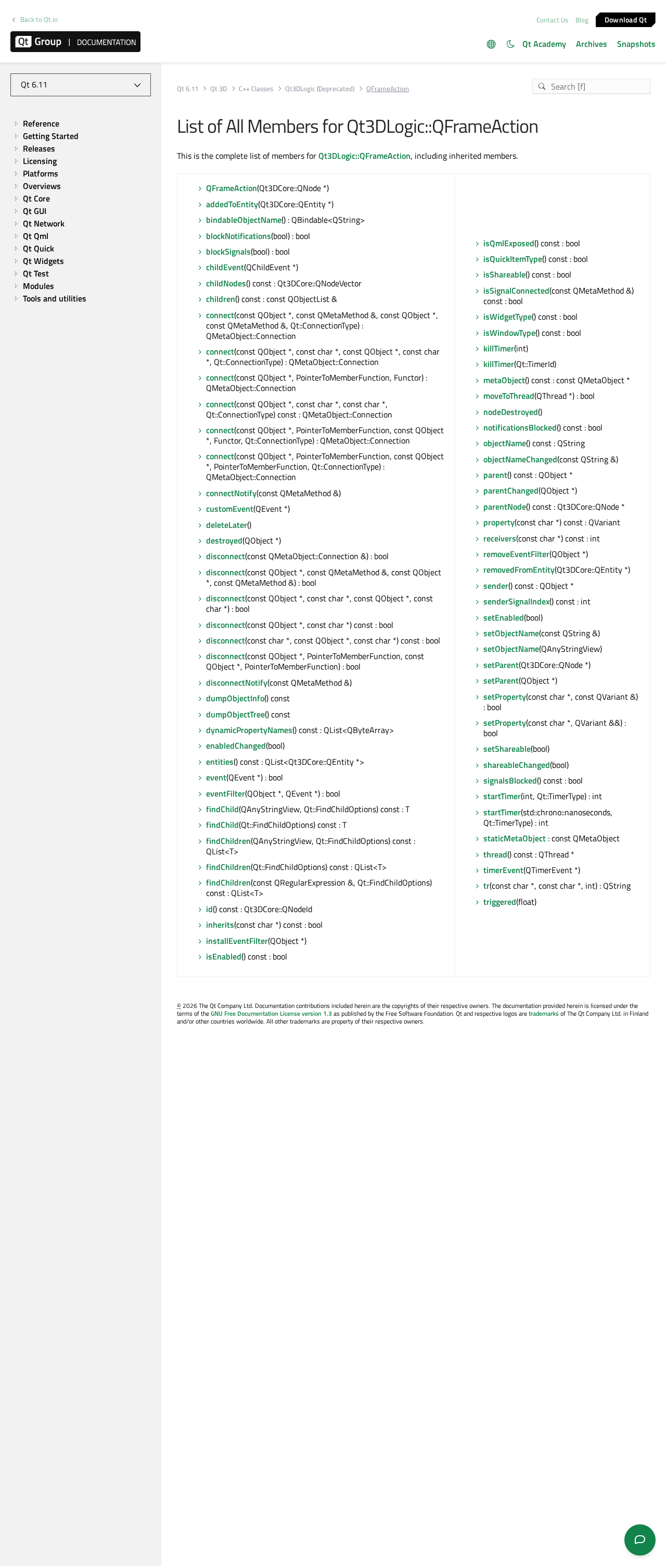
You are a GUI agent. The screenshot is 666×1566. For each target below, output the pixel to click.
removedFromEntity (519, 569)
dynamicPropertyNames (249, 730)
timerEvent (503, 870)
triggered (499, 901)
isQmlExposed (508, 243)
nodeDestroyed (510, 412)
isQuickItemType (512, 258)
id (209, 909)
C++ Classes (256, 88)
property (499, 522)
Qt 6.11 (187, 88)
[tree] (80, 211)
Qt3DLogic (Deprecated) (319, 88)
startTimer (502, 796)
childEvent (225, 267)
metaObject (504, 380)
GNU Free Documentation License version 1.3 (271, 1013)
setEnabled (503, 617)
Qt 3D (218, 88)
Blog (581, 20)
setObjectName (511, 633)
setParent (501, 665)
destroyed (224, 540)
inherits (220, 924)
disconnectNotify (236, 682)
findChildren (228, 841)
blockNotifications (238, 236)
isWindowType (509, 332)
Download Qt (626, 19)
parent (495, 475)
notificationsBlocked (520, 427)
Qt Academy (544, 43)
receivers (499, 538)
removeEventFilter (516, 554)
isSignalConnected (516, 290)
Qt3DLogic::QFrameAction (364, 155)
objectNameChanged (520, 459)
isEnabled (223, 956)
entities (220, 761)
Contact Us (552, 20)
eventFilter (225, 793)
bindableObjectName (243, 219)
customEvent (229, 508)
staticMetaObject (514, 838)
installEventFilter (237, 940)
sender (495, 585)
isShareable (504, 274)
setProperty (504, 696)
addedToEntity (232, 204)
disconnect (225, 556)
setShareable (507, 748)
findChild (222, 809)
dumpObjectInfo (235, 698)
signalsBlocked (510, 780)
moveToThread (508, 395)
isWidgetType (507, 316)
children (220, 299)
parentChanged (511, 490)
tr (486, 885)
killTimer (498, 348)
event (216, 777)
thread (495, 854)
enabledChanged (236, 745)
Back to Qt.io (39, 19)
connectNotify (231, 493)
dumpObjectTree (235, 714)
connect (220, 315)
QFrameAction (231, 188)
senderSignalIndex (516, 601)
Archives (591, 43)
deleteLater (226, 525)
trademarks (544, 1013)
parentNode (504, 506)
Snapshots (636, 43)
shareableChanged (516, 765)
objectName (504, 443)
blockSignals (228, 251)
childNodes (226, 283)
